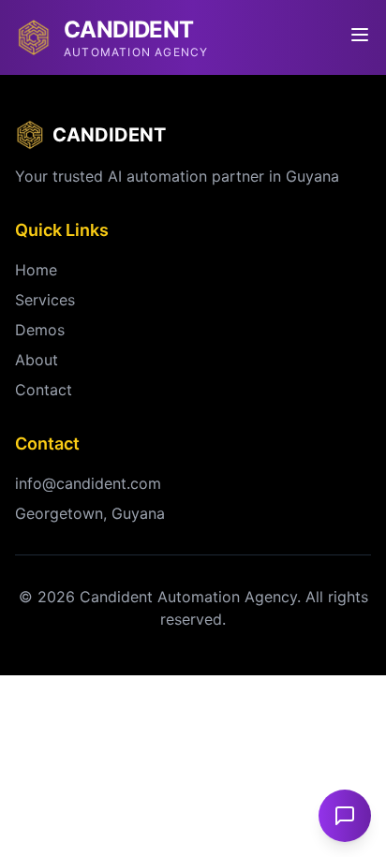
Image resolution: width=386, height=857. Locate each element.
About (36, 359)
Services (45, 299)
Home (36, 269)
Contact (43, 389)
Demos (40, 329)
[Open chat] (345, 816)
